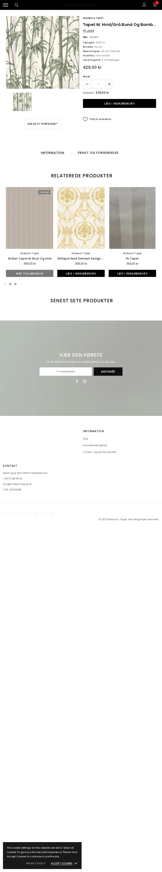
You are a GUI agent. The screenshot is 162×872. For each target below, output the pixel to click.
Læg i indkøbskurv (81, 274)
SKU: (85, 37)
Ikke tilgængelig (29, 274)
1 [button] (5, 284)
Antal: (86, 76)
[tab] (81, 175)
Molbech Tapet (80, 5)
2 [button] (10, 284)
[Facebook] (77, 381)
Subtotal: (88, 92)
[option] (42, 52)
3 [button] (15, 284)
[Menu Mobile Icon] (5, 5)
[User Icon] (144, 5)
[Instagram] (84, 381)
